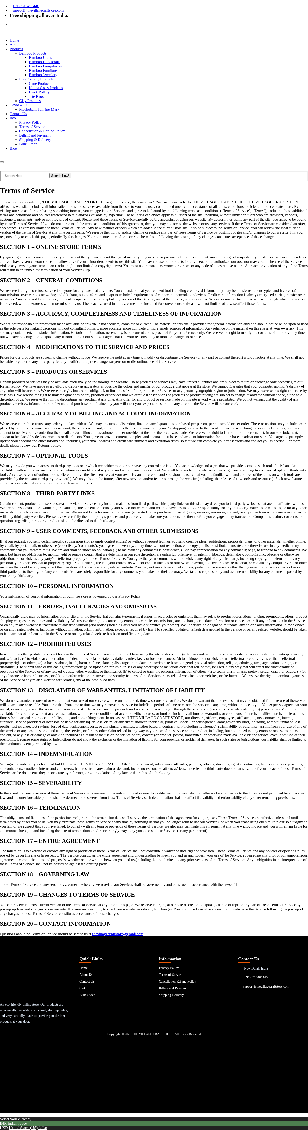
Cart (82, 988)
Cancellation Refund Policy (177, 981)
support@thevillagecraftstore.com (38, 10)
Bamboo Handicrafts (44, 62)
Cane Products (40, 83)
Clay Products (30, 101)
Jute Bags (36, 96)
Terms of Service (32, 127)
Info (13, 118)
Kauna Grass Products (46, 88)
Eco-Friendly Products (36, 79)
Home (14, 40)
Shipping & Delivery (35, 140)
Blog (13, 148)
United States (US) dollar (28, 1128)
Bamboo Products (32, 53)
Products (16, 49)
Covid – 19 (18, 105)
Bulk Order (28, 144)
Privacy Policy (30, 122)
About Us (85, 975)
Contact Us (18, 114)
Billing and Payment (34, 135)
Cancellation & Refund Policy (42, 131)
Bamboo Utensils (42, 57)
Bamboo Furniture (43, 70)
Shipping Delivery (171, 995)
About (14, 45)
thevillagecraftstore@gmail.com (117, 934)
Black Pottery (39, 92)
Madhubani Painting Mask (39, 109)
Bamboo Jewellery (43, 75)
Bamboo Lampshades (45, 66)
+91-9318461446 (26, 6)
